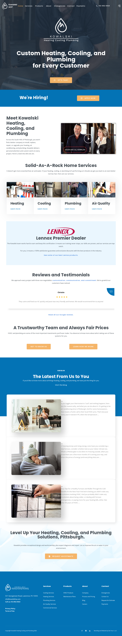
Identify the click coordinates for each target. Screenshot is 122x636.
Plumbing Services (49, 600)
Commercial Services (50, 608)
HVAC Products (68, 593)
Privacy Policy (10, 608)
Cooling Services (48, 593)
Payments (81, 6)
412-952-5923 (104, 6)
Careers (84, 604)
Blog (83, 600)
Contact (71, 6)
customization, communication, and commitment (74, 280)
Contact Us (105, 596)
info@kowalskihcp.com (12, 599)
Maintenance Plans (69, 596)
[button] (88, 138)
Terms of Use (9, 611)
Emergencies (59, 6)
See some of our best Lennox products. (61, 255)
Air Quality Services (49, 604)
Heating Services (48, 596)
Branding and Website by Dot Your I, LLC (105, 631)
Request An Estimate (108, 600)
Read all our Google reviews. (61, 315)
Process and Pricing (88, 596)
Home (20, 6)
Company (85, 593)
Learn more (15, 209)
